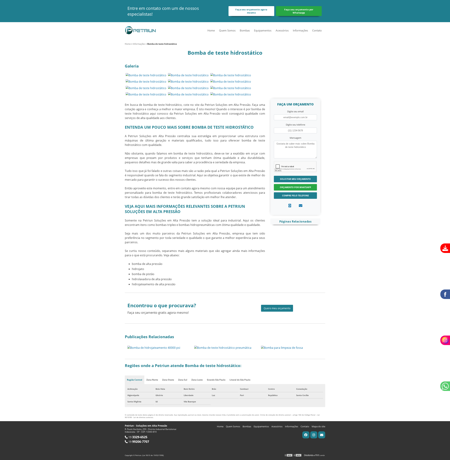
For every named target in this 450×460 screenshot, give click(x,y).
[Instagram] (313, 434)
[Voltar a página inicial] (140, 30)
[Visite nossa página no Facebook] (305, 434)
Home (211, 30)
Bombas (245, 30)
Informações (300, 30)
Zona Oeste (168, 379)
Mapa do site (318, 426)
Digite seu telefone (295, 124)
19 (137, 437)
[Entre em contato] (300, 205)
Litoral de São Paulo (240, 379)
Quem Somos (227, 30)
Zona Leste (197, 379)
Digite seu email (295, 111)
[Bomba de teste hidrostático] (146, 75)
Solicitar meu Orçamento (295, 179)
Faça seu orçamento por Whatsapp (298, 11)
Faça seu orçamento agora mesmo (251, 11)
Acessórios (282, 30)
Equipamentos (262, 30)
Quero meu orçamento (277, 308)
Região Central (134, 379)
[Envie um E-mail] (321, 434)
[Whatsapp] (289, 205)
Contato (317, 30)
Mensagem (295, 137)
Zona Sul (182, 379)
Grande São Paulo (216, 379)
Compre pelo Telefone (295, 195)
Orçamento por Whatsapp (295, 187)
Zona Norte (152, 379)
